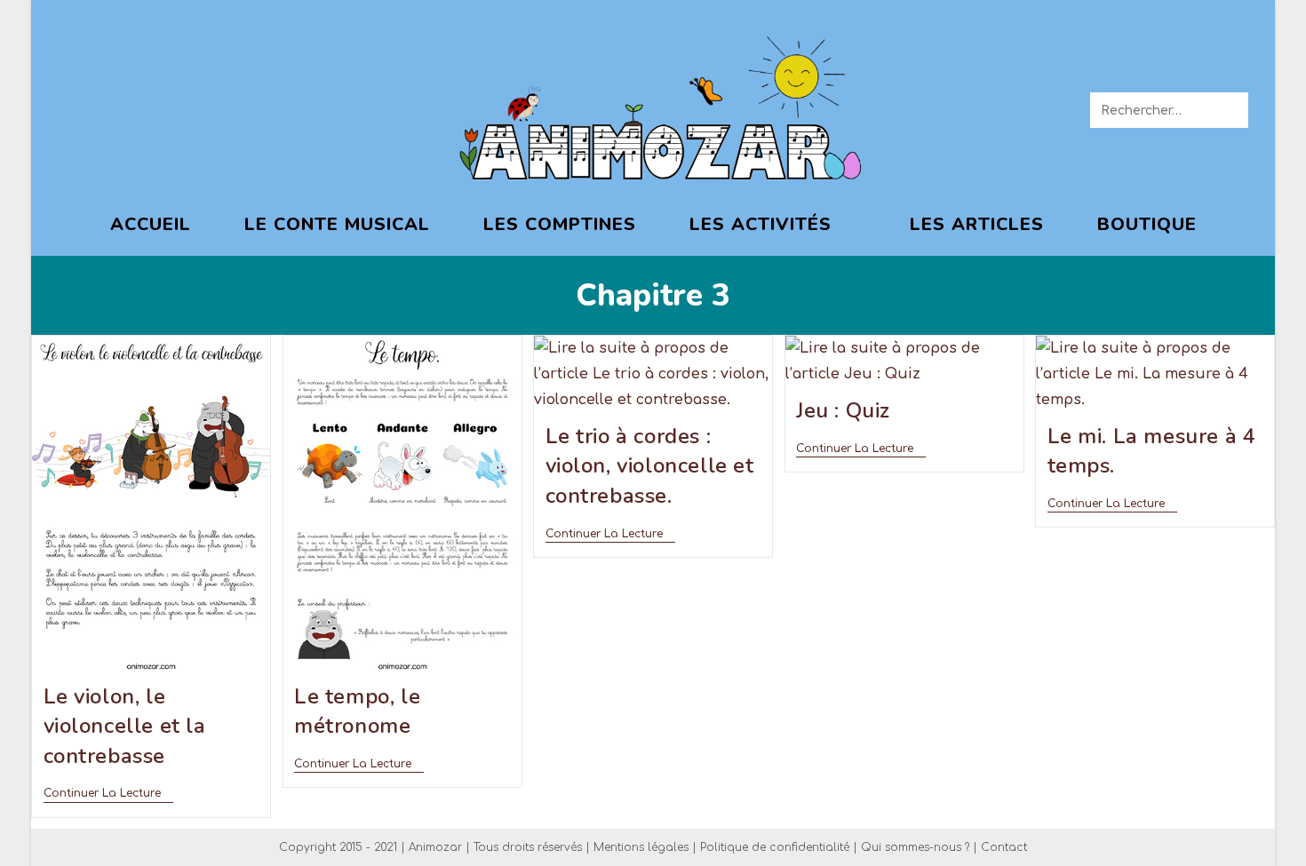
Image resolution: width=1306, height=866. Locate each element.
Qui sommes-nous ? (915, 847)
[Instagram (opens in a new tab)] (153, 108)
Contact (1004, 847)
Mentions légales (641, 847)
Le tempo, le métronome (357, 711)
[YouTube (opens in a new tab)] (193, 108)
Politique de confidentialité (774, 847)
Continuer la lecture (108, 793)
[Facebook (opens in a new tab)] (73, 108)
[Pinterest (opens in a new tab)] (113, 108)
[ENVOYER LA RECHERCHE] (1231, 110)
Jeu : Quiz (843, 410)
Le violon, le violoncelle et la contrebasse (125, 726)
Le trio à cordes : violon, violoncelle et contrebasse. (649, 466)
